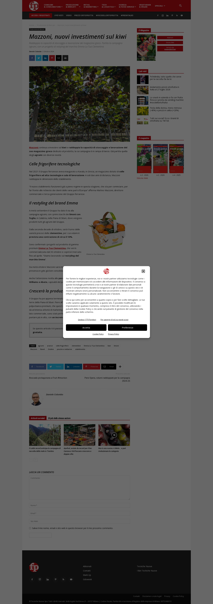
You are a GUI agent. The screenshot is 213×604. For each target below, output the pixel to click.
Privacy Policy (113, 334)
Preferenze (127, 327)
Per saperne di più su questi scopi (114, 319)
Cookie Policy (98, 334)
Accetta (86, 327)
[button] (143, 271)
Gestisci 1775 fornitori (87, 319)
